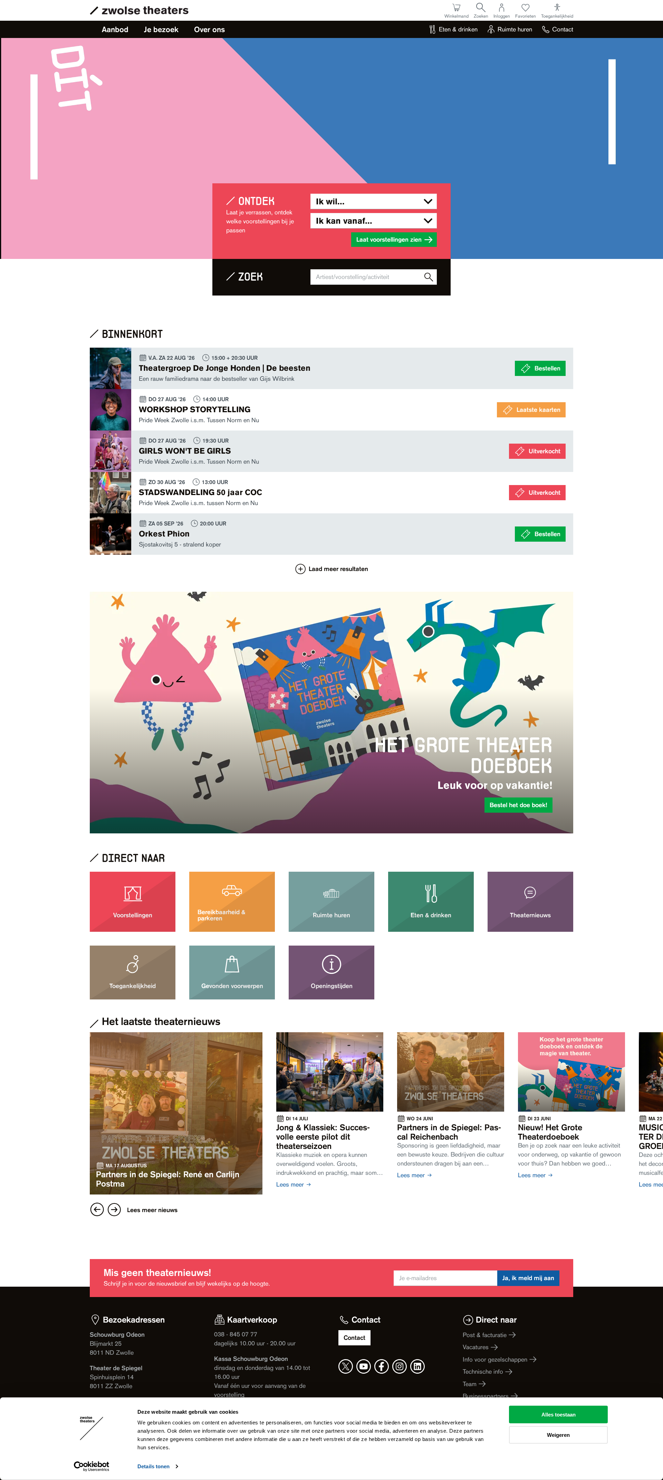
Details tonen (153, 1466)
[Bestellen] (331, 368)
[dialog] (331, 740)
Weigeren (558, 1435)
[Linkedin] (417, 1366)
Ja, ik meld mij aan (528, 1277)
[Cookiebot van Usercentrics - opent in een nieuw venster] (91, 1466)
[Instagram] (399, 1366)
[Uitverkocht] (331, 451)
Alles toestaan (558, 1415)
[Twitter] (345, 1366)
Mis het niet (331, 834)
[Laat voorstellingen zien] (429, 277)
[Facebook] (381, 1366)
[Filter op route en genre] (373, 201)
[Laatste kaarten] (331, 410)
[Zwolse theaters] (145, 10)
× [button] (390, 640)
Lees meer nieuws (152, 1209)
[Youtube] (363, 1366)
